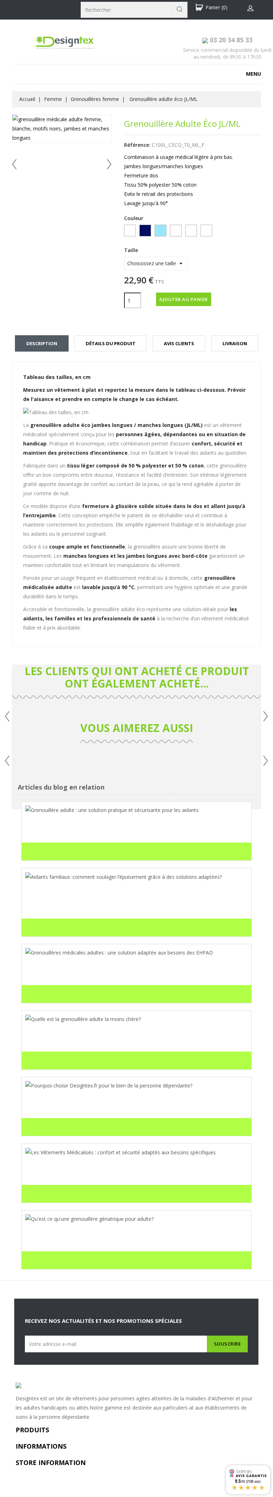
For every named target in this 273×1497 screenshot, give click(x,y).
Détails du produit (110, 343)
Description (41, 343)
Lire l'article (46, 853)
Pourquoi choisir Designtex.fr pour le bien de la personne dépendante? (123, 1106)
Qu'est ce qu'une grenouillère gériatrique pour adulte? (101, 1240)
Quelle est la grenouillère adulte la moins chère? (93, 1040)
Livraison (235, 343)
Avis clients (179, 343)
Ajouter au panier (183, 299)
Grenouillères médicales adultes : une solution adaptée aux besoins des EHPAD (134, 973)
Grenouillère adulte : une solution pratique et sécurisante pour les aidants (127, 831)
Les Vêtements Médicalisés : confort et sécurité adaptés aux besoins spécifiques (135, 1173)
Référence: (137, 144)
